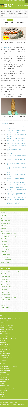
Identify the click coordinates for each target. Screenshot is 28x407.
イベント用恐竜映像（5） (5, 353)
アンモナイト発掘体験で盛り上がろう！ (15, 199)
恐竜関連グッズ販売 (5, 294)
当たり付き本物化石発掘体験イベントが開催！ (16, 164)
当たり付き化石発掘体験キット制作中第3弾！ (16, 179)
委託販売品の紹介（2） (5, 344)
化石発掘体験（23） (4, 342)
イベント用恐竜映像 (5, 254)
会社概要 (3, 305)
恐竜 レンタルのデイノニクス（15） (8, 338)
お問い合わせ (4, 302)
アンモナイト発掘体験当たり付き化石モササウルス (16, 156)
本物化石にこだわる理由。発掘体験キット (16, 138)
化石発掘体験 (10, 153)
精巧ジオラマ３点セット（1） (6, 329)
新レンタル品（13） (4, 331)
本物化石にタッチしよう (7, 220)
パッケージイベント (5, 307)
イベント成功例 (4, 257)
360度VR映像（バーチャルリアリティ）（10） (10, 318)
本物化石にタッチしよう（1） (6, 325)
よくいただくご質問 (5, 249)
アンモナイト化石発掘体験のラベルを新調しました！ (16, 168)
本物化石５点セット (5, 284)
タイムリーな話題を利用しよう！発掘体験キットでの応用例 (16, 146)
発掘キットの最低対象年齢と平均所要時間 (16, 143)
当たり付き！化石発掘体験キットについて (16, 184)
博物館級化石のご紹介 (6, 223)
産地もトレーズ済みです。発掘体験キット (16, 140)
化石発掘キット (5, 47)
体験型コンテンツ (5, 292)
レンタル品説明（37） (5, 346)
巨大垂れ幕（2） (3, 340)
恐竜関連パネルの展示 (6, 286)
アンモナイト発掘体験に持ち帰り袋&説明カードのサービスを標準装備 (16, 194)
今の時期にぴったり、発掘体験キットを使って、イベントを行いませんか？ (16, 131)
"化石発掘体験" (5, 123)
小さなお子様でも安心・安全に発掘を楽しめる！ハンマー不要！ (16, 127)
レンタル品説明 (4, 246)
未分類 (2, 218)
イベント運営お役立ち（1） (6, 357)
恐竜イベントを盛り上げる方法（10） (8, 336)
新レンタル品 (4, 228)
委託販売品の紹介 (5, 244)
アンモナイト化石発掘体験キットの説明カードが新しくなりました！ (16, 171)
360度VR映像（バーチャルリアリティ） (10, 213)
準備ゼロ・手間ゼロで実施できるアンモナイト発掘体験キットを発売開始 (16, 202)
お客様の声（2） (3, 351)
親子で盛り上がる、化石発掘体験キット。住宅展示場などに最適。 (16, 135)
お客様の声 (3, 251)
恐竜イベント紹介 (5, 231)
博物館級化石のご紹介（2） (6, 327)
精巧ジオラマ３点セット (7, 226)
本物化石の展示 (4, 279)
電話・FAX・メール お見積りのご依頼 (8, 402)
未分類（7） (3, 322)
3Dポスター (3, 215)
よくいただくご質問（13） (6, 349)
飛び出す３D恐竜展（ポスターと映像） (10, 271)
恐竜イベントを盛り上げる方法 (8, 233)
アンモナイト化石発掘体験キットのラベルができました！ (16, 175)
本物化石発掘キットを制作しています (15, 187)
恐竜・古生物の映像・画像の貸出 (9, 297)
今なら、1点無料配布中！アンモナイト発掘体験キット (16, 150)
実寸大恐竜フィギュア (6, 273)
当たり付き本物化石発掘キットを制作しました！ (16, 160)
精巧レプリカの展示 (5, 281)
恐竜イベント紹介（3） (5, 333)
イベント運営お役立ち (6, 259)
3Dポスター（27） (4, 320)
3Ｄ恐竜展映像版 (5, 262)
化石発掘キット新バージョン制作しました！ (16, 197)
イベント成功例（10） (5, 355)
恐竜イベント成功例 (5, 299)
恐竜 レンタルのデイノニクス (8, 236)
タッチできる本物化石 (6, 276)
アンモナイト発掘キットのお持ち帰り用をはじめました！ (16, 190)
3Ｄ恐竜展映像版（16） (5, 360)
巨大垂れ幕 (3, 238)
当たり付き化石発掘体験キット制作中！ (15, 182)
